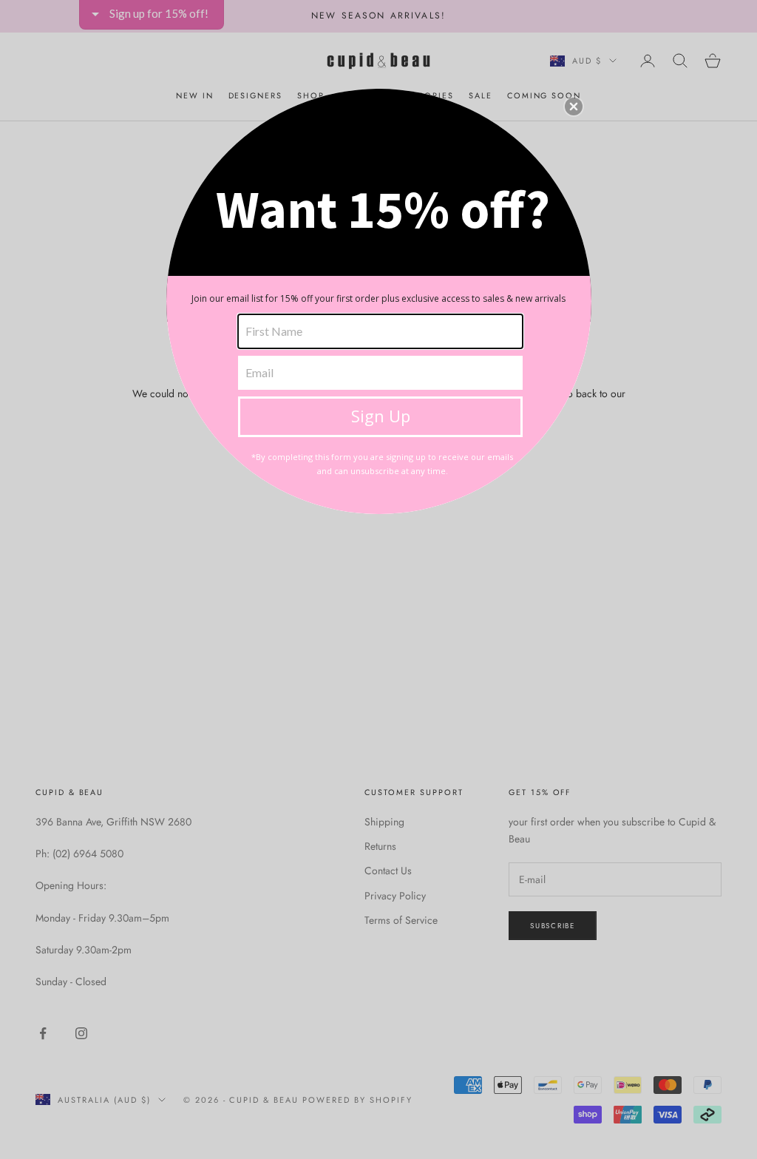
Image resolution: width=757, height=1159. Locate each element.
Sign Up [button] (380, 416)
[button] (574, 106)
